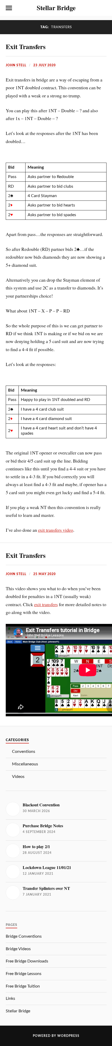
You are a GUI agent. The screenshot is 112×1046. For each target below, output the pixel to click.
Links (10, 998)
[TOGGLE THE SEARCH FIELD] (103, 8)
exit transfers (46, 604)
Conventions (23, 751)
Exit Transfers (26, 46)
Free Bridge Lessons (23, 974)
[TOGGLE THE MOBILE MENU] (9, 8)
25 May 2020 (44, 574)
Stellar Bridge (56, 8)
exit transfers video (55, 530)
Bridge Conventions (24, 936)
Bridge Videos (18, 949)
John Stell (16, 65)
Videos (18, 777)
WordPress (68, 1035)
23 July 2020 (44, 65)
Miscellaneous (25, 764)
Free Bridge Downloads (27, 961)
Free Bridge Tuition (23, 986)
